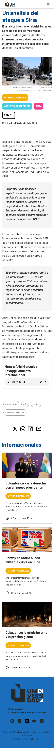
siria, (25, 404)
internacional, (11, 404)
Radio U (8, 115)
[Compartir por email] (38, 428)
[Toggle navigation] (48, 3)
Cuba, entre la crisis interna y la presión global (26, 634)
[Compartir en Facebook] (31, 428)
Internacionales (15, 97)
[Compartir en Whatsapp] (23, 429)
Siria (38, 106)
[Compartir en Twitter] (15, 428)
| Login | (37, 738)
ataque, (36, 404)
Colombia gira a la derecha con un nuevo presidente (25, 485)
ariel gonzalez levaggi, (15, 412)
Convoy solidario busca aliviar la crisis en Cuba (22, 560)
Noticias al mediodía (17, 106)
